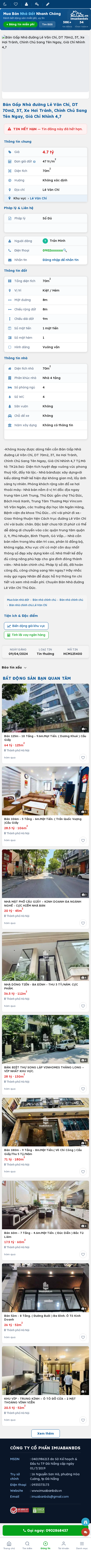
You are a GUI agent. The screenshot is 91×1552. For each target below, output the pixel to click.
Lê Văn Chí (38, 198)
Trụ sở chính (15, 1476)
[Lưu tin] (83, 757)
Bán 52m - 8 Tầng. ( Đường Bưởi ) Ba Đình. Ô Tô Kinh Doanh (42, 1317)
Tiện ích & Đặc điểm (21, 616)
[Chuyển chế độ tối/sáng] (5, 4)
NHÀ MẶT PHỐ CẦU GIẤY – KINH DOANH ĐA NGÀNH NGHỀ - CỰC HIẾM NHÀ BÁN (42, 903)
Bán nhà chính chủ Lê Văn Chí (28, 605)
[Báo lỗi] (85, 1522)
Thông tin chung (17, 141)
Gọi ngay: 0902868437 (47, 1530)
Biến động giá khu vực (28, 626)
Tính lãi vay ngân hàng (28, 635)
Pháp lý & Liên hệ (18, 208)
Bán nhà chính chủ (44, 599)
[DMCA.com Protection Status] (38, 1510)
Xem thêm (45, 1433)
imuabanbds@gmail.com (50, 1497)
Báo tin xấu (12, 667)
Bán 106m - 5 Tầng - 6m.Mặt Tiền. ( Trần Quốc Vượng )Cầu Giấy (43, 821)
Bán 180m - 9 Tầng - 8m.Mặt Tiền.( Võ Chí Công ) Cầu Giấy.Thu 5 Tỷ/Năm (43, 1152)
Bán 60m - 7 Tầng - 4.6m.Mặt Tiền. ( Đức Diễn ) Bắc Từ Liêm (43, 1235)
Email (14, 1497)
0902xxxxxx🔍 (55, 250)
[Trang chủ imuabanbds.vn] (79, 15)
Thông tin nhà (15, 358)
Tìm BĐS (47, 24)
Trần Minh (54, 241)
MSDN (14, 1459)
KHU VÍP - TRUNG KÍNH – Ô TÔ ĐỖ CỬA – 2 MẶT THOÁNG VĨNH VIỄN (40, 1400)
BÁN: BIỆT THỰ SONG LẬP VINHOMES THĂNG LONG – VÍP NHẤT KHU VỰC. (44, 1069)
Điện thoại (18, 1485)
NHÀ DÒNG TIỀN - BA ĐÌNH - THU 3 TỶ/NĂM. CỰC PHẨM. (41, 986)
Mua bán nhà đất (18, 599)
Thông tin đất (15, 270)
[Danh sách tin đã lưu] (16, 4)
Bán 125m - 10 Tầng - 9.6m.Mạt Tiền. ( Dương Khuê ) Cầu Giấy (45, 738)
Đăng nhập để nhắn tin (61, 260)
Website (16, 1491)
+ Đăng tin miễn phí (20, 24)
